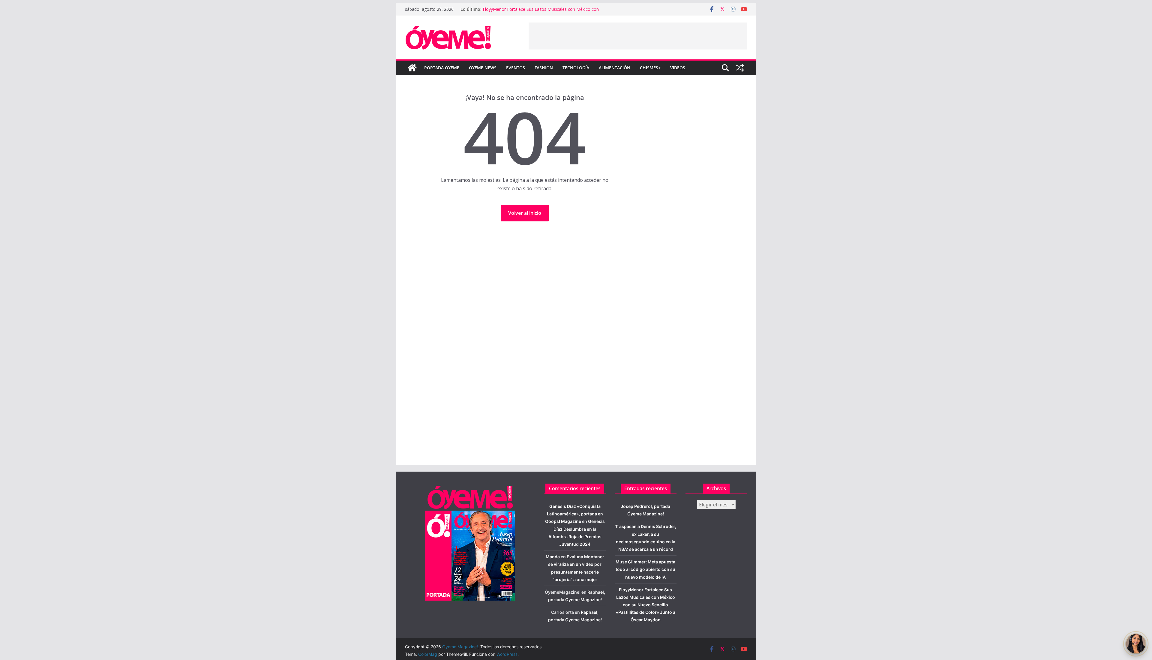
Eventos (515, 67)
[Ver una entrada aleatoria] (740, 68)
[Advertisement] (638, 36)
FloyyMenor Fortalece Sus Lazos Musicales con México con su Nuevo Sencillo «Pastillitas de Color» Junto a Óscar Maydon (645, 604)
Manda (553, 556)
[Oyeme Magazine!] (412, 68)
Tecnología (575, 67)
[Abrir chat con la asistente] (1135, 643)
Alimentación (614, 67)
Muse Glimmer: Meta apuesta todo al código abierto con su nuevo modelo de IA (645, 569)
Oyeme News (482, 67)
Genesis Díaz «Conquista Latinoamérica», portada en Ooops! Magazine (574, 514)
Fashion (544, 67)
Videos (677, 67)
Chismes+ (650, 67)
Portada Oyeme (441, 67)
